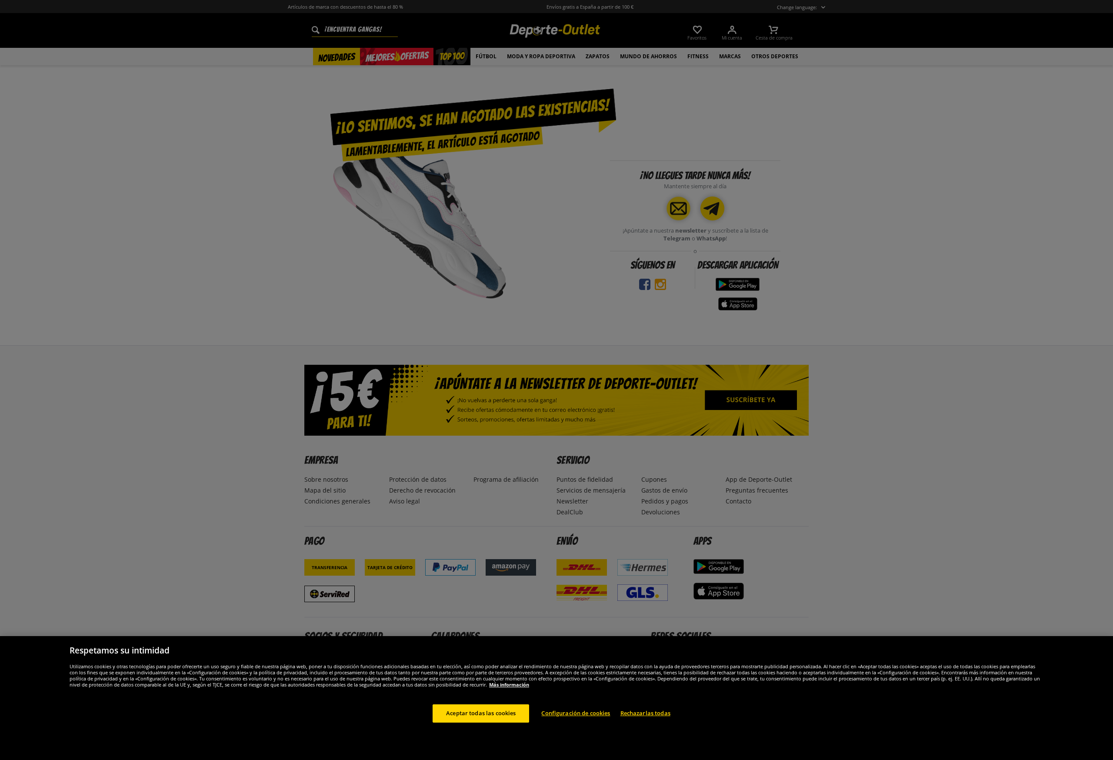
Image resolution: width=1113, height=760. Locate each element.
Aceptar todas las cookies (481, 713)
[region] (556, 698)
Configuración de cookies (575, 713)
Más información (509, 684)
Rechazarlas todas (645, 713)
